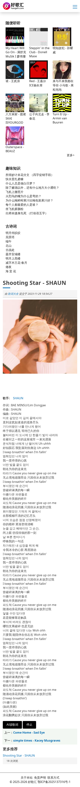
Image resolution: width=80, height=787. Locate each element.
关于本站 (27, 778)
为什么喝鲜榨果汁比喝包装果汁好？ (29, 200)
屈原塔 (10, 237)
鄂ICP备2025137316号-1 (54, 782)
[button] (75, 7)
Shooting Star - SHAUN (19, 755)
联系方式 (53, 778)
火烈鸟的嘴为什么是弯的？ (23, 196)
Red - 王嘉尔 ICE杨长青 (37, 83)
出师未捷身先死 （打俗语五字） (27, 213)
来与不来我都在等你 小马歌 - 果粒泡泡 (63, 85)
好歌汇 (32, 782)
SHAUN (18, 398)
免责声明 (40, 778)
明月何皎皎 (13, 233)
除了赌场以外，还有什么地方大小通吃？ (32, 188)
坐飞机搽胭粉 (14, 209)
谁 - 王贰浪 (13, 81)
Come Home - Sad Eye (29, 732)
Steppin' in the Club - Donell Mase (39, 52)
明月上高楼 (13, 258)
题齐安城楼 (13, 254)
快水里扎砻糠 (14, 179)
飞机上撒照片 (14, 192)
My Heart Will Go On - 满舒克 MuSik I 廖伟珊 (16, 52)
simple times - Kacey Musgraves (36, 740)
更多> (70, 155)
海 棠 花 (11, 271)
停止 (29, 724)
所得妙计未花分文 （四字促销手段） (30, 175)
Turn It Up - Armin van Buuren (60, 118)
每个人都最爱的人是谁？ (22, 205)
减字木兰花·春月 (16, 263)
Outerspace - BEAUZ (15, 149)
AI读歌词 (12, 724)
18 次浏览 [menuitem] (12, 761)
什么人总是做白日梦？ (20, 183)
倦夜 (9, 267)
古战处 (10, 250)
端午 (9, 241)
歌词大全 (13, 293)
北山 (9, 246)
